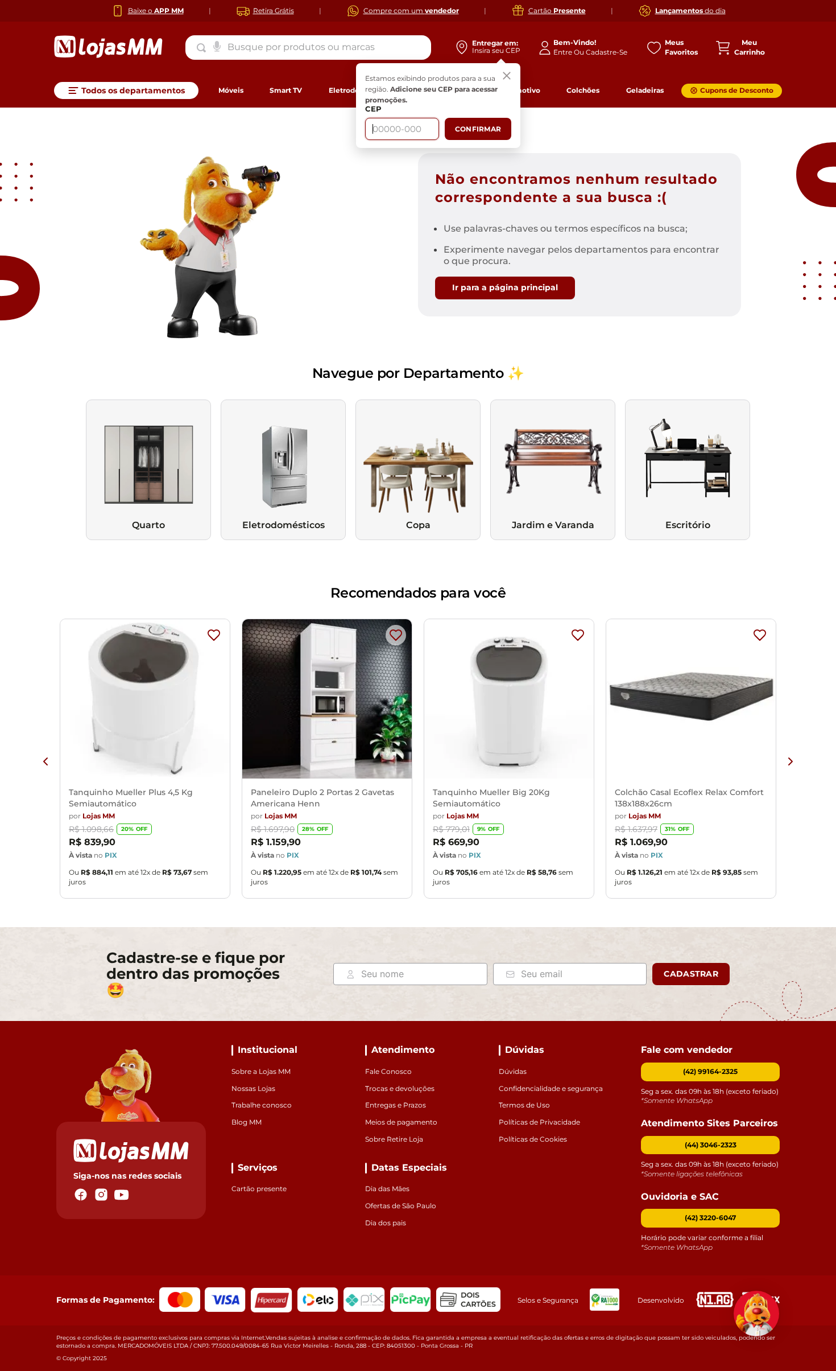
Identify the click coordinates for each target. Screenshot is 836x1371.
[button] (710, 1145)
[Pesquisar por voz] (217, 45)
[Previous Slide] (45, 761)
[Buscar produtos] (203, 47)
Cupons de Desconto (736, 90)
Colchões (582, 90)
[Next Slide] (790, 761)
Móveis (230, 90)
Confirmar (478, 129)
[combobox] (308, 47)
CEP (373, 109)
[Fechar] (507, 77)
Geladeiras (645, 90)
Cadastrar (691, 974)
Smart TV (286, 90)
